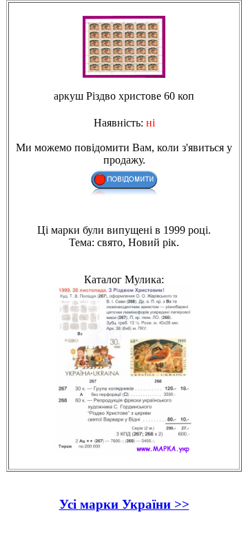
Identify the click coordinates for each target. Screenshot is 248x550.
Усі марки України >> (124, 504)
